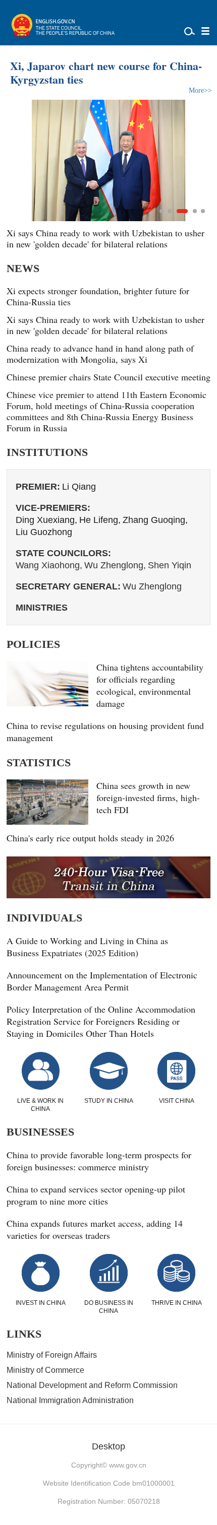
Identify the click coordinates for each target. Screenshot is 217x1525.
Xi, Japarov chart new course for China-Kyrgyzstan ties (106, 72)
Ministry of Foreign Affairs (52, 1355)
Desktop (108, 1446)
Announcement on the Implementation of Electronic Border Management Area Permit (102, 981)
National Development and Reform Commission (92, 1385)
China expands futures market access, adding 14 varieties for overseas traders (95, 1229)
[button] (161, 211)
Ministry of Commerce (45, 1370)
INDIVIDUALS (44, 917)
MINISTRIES (42, 608)
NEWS (23, 268)
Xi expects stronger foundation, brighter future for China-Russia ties (98, 296)
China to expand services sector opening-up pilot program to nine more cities (96, 1195)
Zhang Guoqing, (155, 520)
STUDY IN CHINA (108, 1100)
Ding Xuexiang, (46, 520)
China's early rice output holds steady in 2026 (90, 838)
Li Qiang (79, 487)
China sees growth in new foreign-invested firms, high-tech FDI (148, 797)
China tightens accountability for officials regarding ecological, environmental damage (149, 685)
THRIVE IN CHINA (176, 1302)
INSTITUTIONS (47, 452)
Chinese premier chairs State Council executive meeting (108, 377)
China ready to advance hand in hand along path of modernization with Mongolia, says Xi (100, 238)
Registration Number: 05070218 (109, 1501)
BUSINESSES (40, 1131)
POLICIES (33, 644)
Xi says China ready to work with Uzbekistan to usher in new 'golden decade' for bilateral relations (105, 325)
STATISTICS (39, 762)
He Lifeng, (100, 520)
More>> (200, 90)
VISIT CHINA (176, 1100)
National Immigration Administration (70, 1400)
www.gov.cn (127, 1465)
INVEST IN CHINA (41, 1302)
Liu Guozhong (44, 532)
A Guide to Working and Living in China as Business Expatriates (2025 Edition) (87, 947)
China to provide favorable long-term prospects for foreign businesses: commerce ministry (99, 1161)
